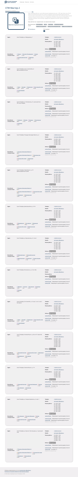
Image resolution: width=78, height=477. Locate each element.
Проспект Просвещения (28, 54)
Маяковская (30, 158)
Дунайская (20, 123)
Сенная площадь (36, 258)
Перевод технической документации (54, 26)
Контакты (32, 2)
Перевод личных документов (41, 26)
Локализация (50, 24)
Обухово (25, 120)
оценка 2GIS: (47, 55)
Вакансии (27, 2)
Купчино (25, 286)
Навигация (22, 2)
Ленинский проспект (22, 384)
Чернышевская (28, 456)
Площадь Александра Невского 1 (25, 151)
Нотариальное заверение (58, 24)
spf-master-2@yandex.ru (59, 39)
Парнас (19, 54)
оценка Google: (48, 54)
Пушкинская (29, 258)
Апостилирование (39, 24)
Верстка (45, 24)
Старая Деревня (21, 90)
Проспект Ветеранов (32, 384)
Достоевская (28, 223)
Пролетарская (38, 120)
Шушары (31, 120)
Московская (31, 286)
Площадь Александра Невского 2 (25, 155)
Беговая (23, 87)
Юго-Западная (21, 387)
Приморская (30, 87)
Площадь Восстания (22, 158)
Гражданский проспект (22, 57)
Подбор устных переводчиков (67, 26)
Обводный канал (21, 255)
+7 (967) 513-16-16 (57, 37)
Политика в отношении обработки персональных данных (17, 471)
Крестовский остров (38, 87)
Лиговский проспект (31, 255)
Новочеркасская (36, 155)
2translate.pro (32, 29)
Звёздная (20, 286)
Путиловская (28, 387)
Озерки (36, 54)
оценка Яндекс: (48, 51)
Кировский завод (31, 419)
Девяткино (31, 57)
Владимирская (21, 223)
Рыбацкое (20, 120)
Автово (40, 384)
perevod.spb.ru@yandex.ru (25, 470)
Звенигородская (31, 226)
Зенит (19, 87)
